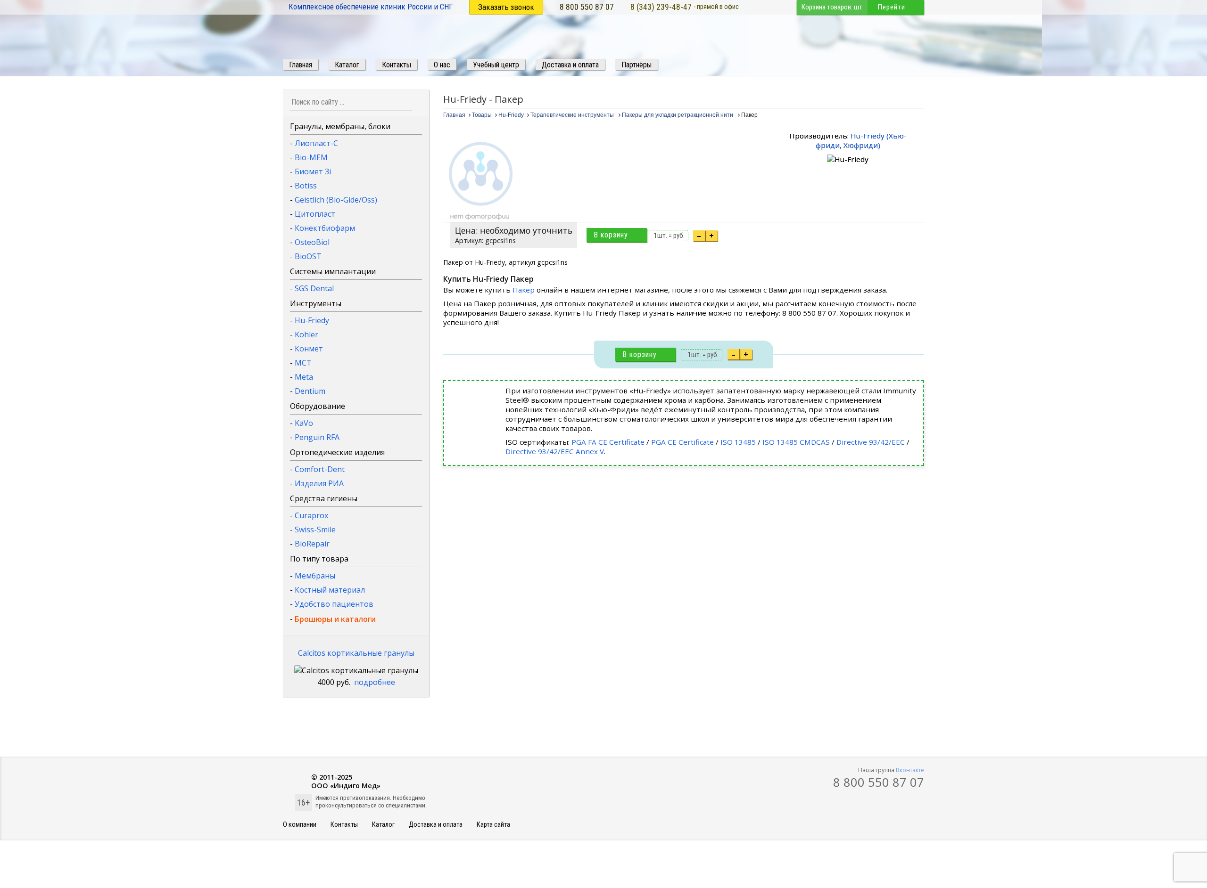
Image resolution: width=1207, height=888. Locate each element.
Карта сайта (493, 825)
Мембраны (315, 575)
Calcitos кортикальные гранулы (356, 653)
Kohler (306, 334)
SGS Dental (314, 288)
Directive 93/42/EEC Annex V (554, 451)
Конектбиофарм (325, 228)
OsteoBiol (312, 242)
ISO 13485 (738, 442)
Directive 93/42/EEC (870, 442)
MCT (303, 363)
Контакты (344, 825)
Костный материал (330, 590)
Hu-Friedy (312, 320)
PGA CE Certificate (682, 442)
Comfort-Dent (320, 469)
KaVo (304, 423)
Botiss (306, 185)
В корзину (611, 234)
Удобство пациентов (334, 604)
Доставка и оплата (436, 825)
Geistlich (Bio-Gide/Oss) (336, 200)
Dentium (310, 391)
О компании (299, 825)
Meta (304, 377)
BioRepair (312, 543)
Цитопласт (315, 214)
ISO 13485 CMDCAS (796, 442)
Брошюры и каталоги (335, 619)
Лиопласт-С (316, 143)
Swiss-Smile (315, 529)
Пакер (525, 289)
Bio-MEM (311, 157)
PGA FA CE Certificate (608, 442)
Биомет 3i (313, 171)
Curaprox (311, 515)
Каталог (383, 825)
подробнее (374, 682)
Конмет (309, 348)
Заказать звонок (506, 7)
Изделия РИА (319, 483)
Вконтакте (910, 770)
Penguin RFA (317, 437)
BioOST (308, 256)
